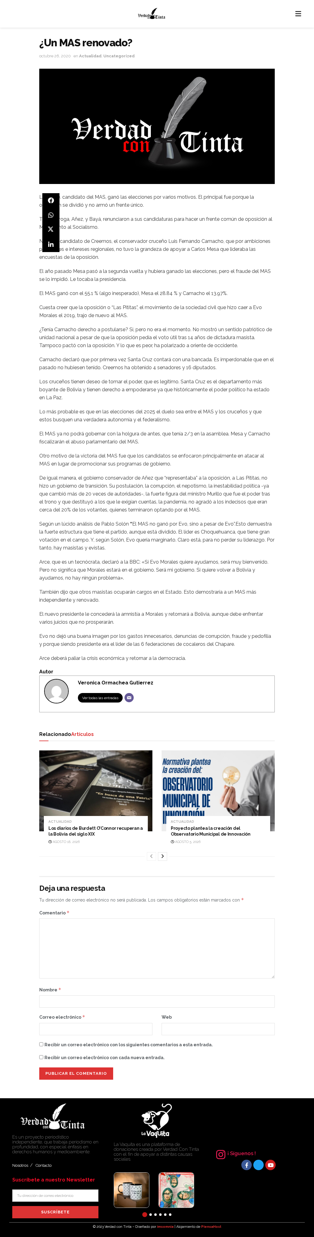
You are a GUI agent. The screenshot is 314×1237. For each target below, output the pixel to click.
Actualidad (90, 56)
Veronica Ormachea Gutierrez (115, 683)
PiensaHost (211, 1227)
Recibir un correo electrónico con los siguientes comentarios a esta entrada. (128, 1044)
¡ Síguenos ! (242, 1153)
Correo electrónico (62, 1017)
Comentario (54, 913)
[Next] (162, 856)
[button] (144, 1214)
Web (167, 1017)
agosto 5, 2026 (187, 842)
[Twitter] (258, 1165)
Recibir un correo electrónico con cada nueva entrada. (104, 1057)
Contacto (44, 1165)
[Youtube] (270, 1165)
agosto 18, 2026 (66, 842)
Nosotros (20, 1165)
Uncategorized (119, 56)
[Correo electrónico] (129, 697)
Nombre (50, 990)
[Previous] (151, 856)
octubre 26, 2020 (55, 56)
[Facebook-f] (246, 1165)
